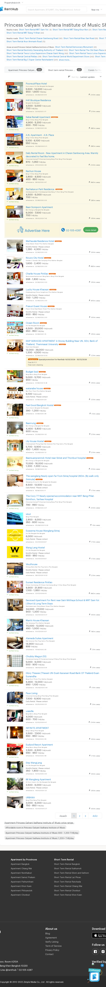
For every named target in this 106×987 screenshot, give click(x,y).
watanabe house (34, 388)
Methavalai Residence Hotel (40, 241)
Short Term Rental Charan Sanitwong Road (38, 38)
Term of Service (53, 945)
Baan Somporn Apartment (39, 207)
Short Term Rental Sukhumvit (67, 868)
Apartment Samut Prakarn (23, 877)
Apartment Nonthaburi (21, 872)
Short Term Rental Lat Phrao (67, 877)
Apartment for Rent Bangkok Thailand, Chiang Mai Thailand (13, 9)
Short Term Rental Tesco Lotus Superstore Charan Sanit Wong (35, 53)
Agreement (51, 937)
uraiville (30, 711)
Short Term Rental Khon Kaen (68, 894)
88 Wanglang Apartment (38, 779)
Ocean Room (32, 322)
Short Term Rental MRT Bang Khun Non (70, 29)
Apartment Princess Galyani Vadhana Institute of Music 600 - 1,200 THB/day (42, 832)
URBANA (30, 797)
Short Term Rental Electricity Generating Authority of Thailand (35, 49)
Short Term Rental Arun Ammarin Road (24, 41)
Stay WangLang (34, 762)
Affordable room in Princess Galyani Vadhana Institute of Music (35, 827)
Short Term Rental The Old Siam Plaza (86, 49)
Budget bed (32, 371)
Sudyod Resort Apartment (39, 744)
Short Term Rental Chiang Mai (68, 885)
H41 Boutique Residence (38, 100)
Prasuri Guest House (36, 306)
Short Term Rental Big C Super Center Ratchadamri (30, 59)
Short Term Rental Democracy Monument (74, 46)
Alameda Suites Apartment (39, 638)
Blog (47, 933)
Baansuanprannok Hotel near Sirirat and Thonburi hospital (56, 457)
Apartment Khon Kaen (21, 885)
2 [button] (79, 815)
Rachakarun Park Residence (40, 189)
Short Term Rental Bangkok (67, 863)
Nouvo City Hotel (34, 257)
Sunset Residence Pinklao (39, 582)
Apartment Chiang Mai (21, 868)
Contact (49, 954)
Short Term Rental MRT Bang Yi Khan (23, 32)
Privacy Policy (52, 949)
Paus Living (31, 693)
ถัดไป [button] (95, 815)
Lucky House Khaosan (37, 289)
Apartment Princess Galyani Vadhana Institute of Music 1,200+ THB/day (40, 838)
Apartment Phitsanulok (21, 890)
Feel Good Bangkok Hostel (39, 405)
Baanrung (31, 423)
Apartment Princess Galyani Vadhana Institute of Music (25, 69)
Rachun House (33, 171)
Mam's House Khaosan (37, 620)
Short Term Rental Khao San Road (78, 38)
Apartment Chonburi (20, 894)
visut (28, 513)
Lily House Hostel (35, 441)
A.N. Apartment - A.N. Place (40, 134)
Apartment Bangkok (20, 863)
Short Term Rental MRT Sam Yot (34, 29)
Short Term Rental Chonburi (67, 890)
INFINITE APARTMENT (37, 727)
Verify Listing (51, 941)
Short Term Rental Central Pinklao (22, 56)
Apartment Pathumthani (22, 881)
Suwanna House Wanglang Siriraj (43, 530)
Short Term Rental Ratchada (67, 881)
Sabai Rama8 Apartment (38, 117)
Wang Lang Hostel (35, 547)
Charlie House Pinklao (37, 273)
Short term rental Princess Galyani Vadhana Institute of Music (65, 69)
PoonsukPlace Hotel (36, 83)
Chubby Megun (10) (36, 656)
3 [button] (85, 815)
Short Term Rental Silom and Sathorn (71, 872)
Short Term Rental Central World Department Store (66, 56)
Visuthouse (31, 564)
